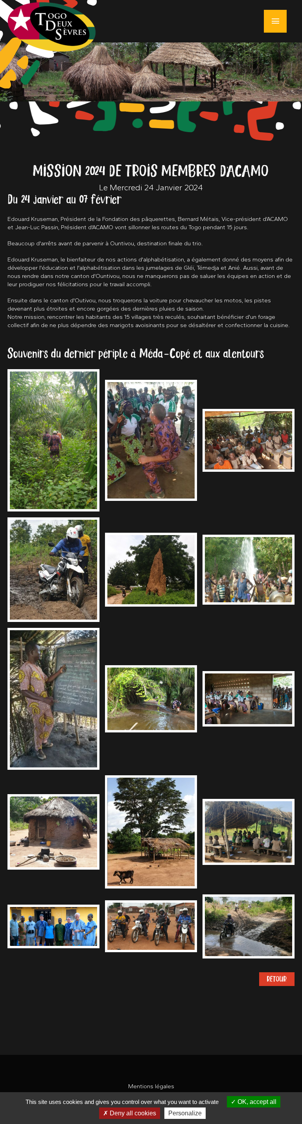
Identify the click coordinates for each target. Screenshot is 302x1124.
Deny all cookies (132, 1113)
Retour (277, 978)
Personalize (185, 1113)
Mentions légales (151, 1086)
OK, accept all (256, 1101)
